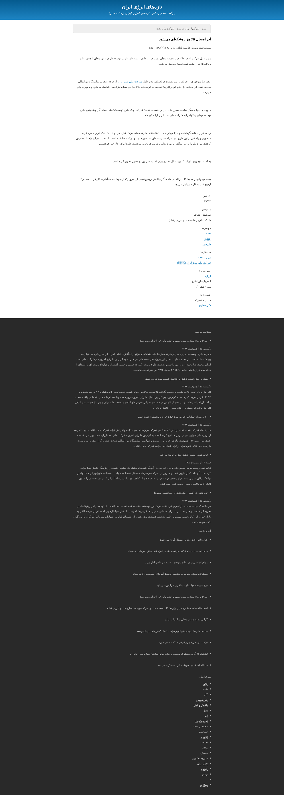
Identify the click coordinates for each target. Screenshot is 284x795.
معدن (205, 747)
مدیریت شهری (200, 758)
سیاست (203, 731)
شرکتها (207, 244)
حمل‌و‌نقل (202, 763)
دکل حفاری (205, 305)
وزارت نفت (204, 257)
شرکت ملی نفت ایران (130, 81)
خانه (205, 683)
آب (206, 715)
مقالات (204, 784)
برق (205, 710)
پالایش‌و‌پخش (200, 705)
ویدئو (205, 774)
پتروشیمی (202, 699)
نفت (208, 233)
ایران (208, 276)
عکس (204, 768)
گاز (206, 694)
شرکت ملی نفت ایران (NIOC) (194, 262)
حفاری (207, 238)
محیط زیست (200, 726)
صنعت (204, 742)
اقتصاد (204, 736)
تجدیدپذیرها (201, 721)
